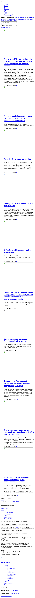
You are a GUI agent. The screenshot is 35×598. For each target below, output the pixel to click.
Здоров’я (3, 20)
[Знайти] (16, 22)
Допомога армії (8, 15)
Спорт (6, 19)
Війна (5, 13)
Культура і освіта (21, 19)
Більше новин (4, 508)
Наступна (17, 501)
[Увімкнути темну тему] (1, 1)
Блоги (5, 7)
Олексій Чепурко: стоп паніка (17, 159)
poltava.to (16, 527)
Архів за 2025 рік (5, 27)
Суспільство (12, 19)
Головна (6, 4)
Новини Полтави (9, 512)
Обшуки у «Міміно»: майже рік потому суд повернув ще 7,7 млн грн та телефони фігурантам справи (18, 62)
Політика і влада (22, 17)
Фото (5, 10)
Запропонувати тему (6, 596)
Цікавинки (9, 20)
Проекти (6, 9)
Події (15, 17)
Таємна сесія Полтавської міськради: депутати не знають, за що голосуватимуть (18, 383)
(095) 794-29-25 (15, 590)
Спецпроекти (7, 514)
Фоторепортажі (8, 517)
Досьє (5, 12)
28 (17, 495)
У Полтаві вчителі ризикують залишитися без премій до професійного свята (17, 479)
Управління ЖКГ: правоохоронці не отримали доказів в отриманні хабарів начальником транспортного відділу (18, 295)
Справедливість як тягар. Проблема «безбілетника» (15, 340)
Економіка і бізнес (12, 569)
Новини (6, 6)
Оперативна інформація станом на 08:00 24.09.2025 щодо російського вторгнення (18, 118)
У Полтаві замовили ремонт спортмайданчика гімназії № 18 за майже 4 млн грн (19, 432)
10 (17, 399)
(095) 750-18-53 (15, 593)
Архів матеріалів (8, 518)
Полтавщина (5, 562)
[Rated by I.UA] (4, 559)
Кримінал (30, 19)
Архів (15, 20)
